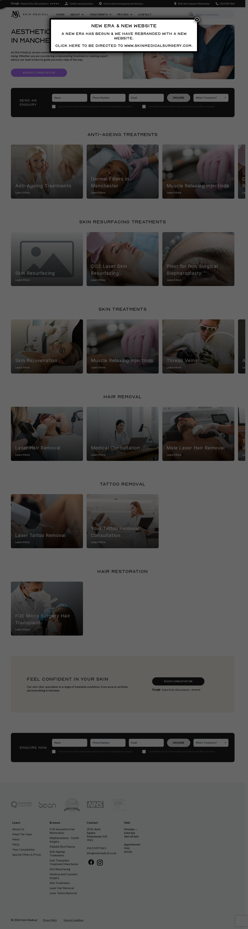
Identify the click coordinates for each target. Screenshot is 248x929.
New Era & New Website (124, 25)
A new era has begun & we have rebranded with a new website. (124, 35)
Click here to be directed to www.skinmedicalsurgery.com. (124, 45)
